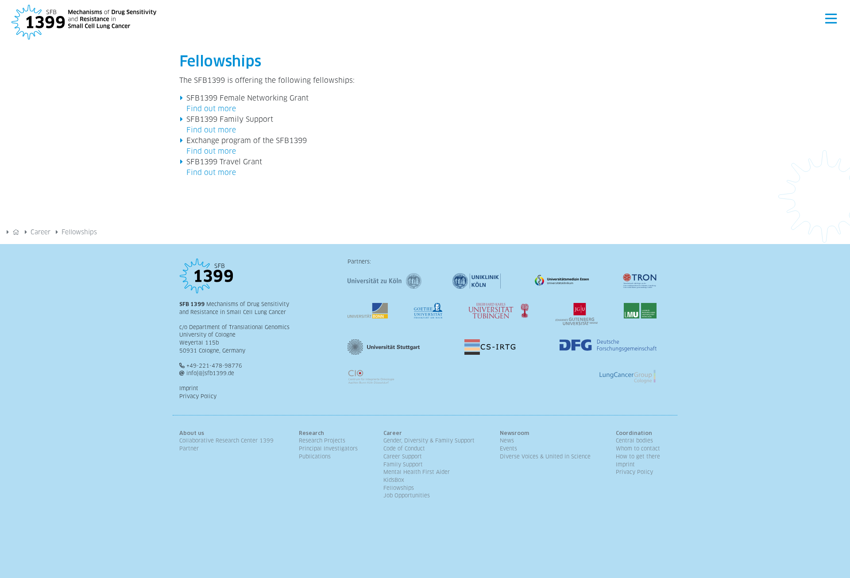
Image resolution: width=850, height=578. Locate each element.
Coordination (634, 433)
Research (311, 433)
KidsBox (393, 480)
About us (191, 433)
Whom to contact (638, 449)
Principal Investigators (328, 449)
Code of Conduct (404, 449)
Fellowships (398, 488)
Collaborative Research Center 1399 (226, 441)
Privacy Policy (197, 396)
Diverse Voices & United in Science (545, 457)
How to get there (638, 457)
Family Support (403, 465)
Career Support (402, 457)
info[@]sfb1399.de (210, 373)
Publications (315, 457)
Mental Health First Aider (416, 472)
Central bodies (634, 441)
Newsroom (514, 433)
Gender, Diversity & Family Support (429, 441)
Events (508, 449)
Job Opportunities (406, 496)
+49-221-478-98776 (214, 366)
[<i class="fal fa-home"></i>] (15, 232)
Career (40, 232)
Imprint (188, 388)
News (507, 441)
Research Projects (322, 441)
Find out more (211, 109)
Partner (189, 449)
